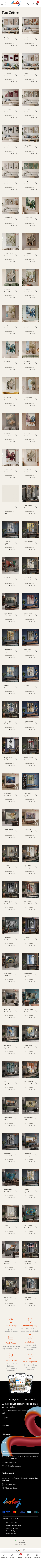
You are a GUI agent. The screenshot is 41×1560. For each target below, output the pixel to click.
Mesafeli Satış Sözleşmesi (14, 1523)
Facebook (29, 1399)
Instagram (13, 1399)
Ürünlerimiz (7, 1434)
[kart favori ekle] (16, 39)
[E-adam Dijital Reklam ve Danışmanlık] (20, 1542)
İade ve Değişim (11, 1531)
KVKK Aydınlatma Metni (13, 1525)
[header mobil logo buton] (16, 3)
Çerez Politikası (11, 1533)
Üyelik (5, 1443)
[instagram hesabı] (20, 1389)
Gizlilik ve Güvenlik (12, 1528)
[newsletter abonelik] (26, 1417)
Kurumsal (6, 1426)
